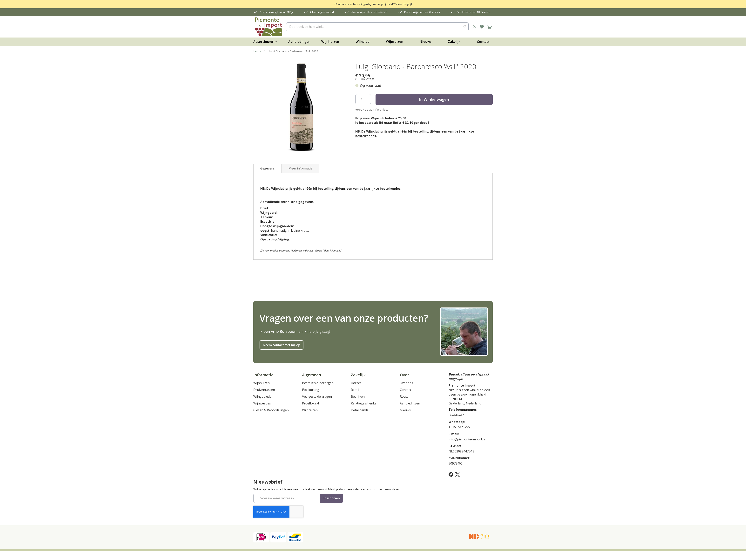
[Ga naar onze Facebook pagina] (451, 474)
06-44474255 (458, 415)
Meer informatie (300, 168)
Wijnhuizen (330, 41)
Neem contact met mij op (281, 345)
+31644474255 (459, 427)
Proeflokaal (310, 403)
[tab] (267, 168)
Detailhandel (360, 410)
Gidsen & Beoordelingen (271, 410)
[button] (474, 27)
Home (257, 51)
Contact (483, 41)
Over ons (406, 383)
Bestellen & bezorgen (318, 383)
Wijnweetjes (262, 403)
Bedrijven (358, 396)
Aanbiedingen (299, 41)
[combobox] (377, 26)
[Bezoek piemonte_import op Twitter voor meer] (457, 474)
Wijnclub (363, 41)
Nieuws (426, 41)
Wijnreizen (394, 41)
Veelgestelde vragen (317, 396)
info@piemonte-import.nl (467, 439)
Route (404, 396)
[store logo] (268, 27)
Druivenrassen (264, 390)
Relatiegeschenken (364, 403)
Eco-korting (310, 390)
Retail (355, 390)
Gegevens (267, 168)
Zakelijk (454, 41)
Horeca (356, 383)
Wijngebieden (263, 396)
